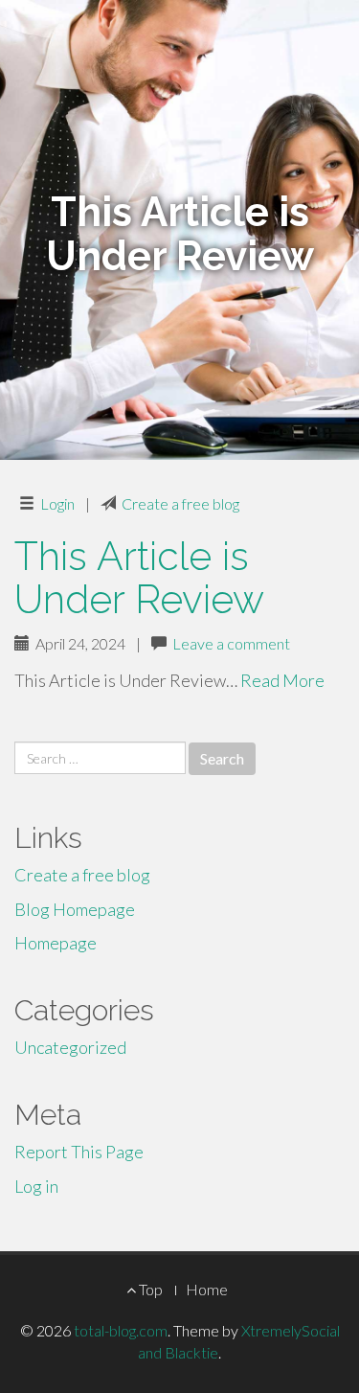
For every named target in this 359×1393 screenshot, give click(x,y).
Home (207, 1289)
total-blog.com (121, 1330)
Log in (36, 1186)
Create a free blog (180, 503)
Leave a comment (231, 643)
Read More (282, 680)
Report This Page (79, 1151)
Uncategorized (70, 1047)
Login (57, 503)
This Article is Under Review (139, 578)
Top (149, 1289)
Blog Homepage (74, 909)
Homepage (55, 942)
